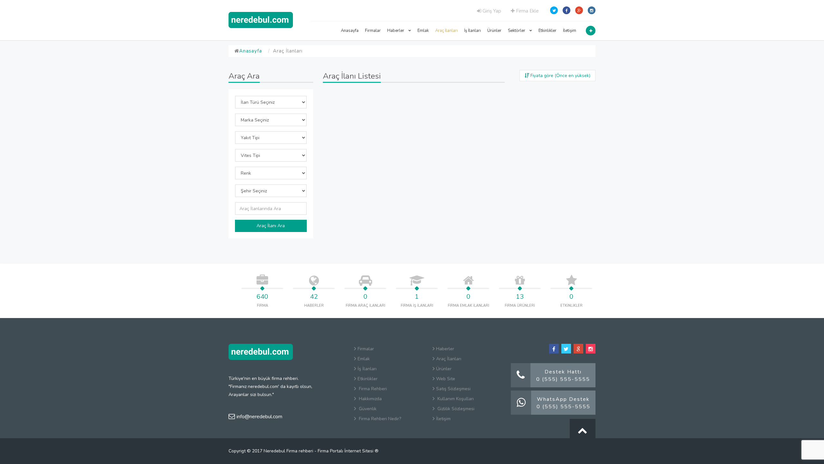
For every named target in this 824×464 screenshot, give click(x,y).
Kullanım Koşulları (455, 399)
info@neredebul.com (259, 416)
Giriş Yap (491, 11)
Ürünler (494, 31)
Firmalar (373, 31)
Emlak (423, 31)
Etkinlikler (547, 31)
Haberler (396, 31)
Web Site (445, 379)
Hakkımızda (370, 399)
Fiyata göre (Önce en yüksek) (559, 75)
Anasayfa (350, 31)
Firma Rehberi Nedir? (379, 419)
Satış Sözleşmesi (453, 389)
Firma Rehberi (372, 389)
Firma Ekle (527, 11)
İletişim (569, 31)
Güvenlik (367, 409)
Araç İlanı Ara (271, 226)
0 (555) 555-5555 (563, 379)
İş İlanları (472, 31)
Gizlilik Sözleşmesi (455, 409)
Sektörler (517, 31)
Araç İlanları (446, 31)
